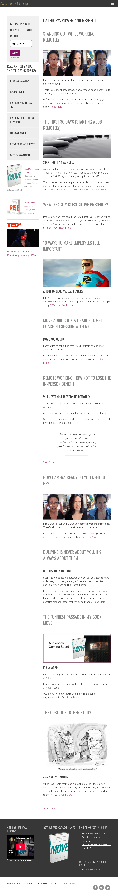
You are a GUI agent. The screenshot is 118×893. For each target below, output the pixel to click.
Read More (56, 106)
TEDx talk (55, 305)
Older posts (49, 808)
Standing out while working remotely (69, 36)
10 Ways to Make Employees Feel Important (71, 245)
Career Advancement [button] (20, 155)
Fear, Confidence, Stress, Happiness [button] (22, 120)
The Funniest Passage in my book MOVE (72, 620)
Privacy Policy (15, 58)
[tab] (23, 80)
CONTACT (64, 883)
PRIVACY (72, 883)
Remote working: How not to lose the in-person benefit (77, 380)
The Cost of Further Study (67, 712)
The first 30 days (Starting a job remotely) (72, 124)
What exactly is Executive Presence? (75, 204)
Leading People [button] (17, 91)
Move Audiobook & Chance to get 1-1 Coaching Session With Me (75, 323)
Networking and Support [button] (22, 144)
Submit (15, 53)
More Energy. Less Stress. (93, 834)
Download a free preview (19, 860)
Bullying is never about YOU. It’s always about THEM (72, 555)
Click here (84, 869)
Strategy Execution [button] (19, 80)
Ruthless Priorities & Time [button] (21, 105)
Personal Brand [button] (18, 133)
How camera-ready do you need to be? (74, 480)
